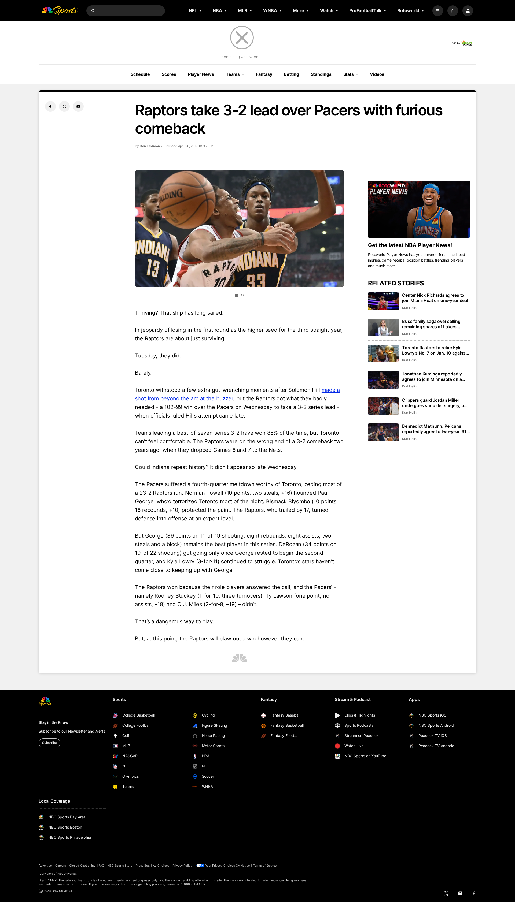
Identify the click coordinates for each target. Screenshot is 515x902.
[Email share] (78, 106)
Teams (233, 74)
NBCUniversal (67, 873)
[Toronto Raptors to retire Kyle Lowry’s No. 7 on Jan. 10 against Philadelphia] (383, 353)
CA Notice (243, 865)
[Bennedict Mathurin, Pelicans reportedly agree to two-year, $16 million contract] (383, 432)
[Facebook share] (50, 106)
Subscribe (49, 743)
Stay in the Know (53, 722)
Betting (291, 74)
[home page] (60, 11)
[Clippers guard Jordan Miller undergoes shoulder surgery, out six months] (383, 406)
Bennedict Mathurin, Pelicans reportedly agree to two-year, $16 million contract (435, 428)
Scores (169, 74)
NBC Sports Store (120, 865)
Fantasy (264, 74)
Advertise (45, 865)
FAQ (101, 865)
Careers (60, 865)
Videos (377, 74)
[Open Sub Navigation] (200, 10)
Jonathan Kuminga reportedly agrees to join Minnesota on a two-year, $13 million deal (432, 376)
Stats (348, 74)
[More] (437, 10)
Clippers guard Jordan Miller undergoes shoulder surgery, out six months (435, 402)
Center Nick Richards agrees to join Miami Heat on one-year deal (435, 297)
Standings (321, 74)
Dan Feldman (150, 146)
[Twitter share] (64, 106)
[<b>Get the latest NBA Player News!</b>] (419, 209)
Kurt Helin (409, 308)
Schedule (140, 74)
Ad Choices (161, 865)
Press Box (143, 865)
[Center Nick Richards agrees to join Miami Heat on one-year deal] (383, 301)
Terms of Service (265, 865)
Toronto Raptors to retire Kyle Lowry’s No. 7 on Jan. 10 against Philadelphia (434, 350)
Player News (201, 74)
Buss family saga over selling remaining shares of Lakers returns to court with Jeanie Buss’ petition (436, 324)
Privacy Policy (182, 865)
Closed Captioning (82, 865)
